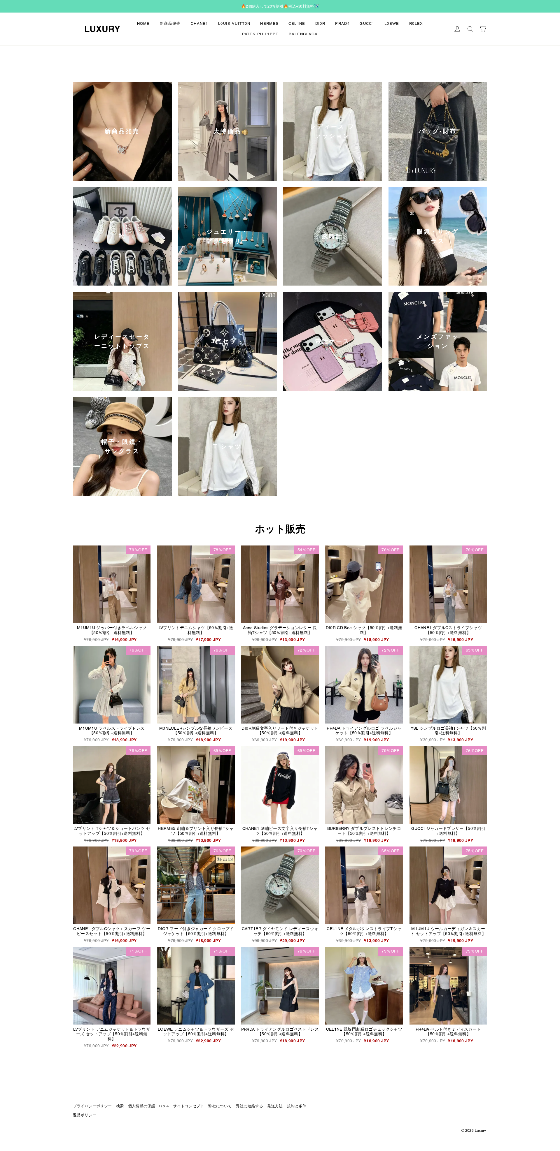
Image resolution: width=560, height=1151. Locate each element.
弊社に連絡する (249, 1106)
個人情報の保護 (141, 1106)
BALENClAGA (303, 34)
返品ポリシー (84, 1115)
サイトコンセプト (188, 1106)
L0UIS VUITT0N (234, 23)
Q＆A (164, 1106)
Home (143, 23)
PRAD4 (342, 23)
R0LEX (416, 23)
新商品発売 (170, 23)
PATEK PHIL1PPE (260, 34)
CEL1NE (296, 23)
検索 (120, 1106)
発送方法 (275, 1106)
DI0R (320, 23)
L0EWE (391, 23)
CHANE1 (199, 23)
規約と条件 (297, 1106)
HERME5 (269, 23)
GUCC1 (367, 23)
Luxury (102, 29)
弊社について (220, 1106)
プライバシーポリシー (92, 1106)
